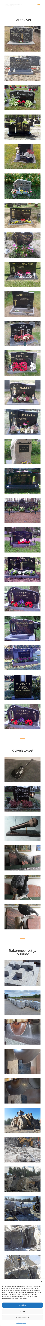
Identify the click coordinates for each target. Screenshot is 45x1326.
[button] (41, 1282)
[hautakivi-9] (22, 463)
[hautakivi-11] (22, 404)
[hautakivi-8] (22, 493)
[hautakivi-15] (22, 287)
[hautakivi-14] (22, 316)
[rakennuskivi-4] (22, 1073)
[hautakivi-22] (22, 110)
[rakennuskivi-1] (22, 985)
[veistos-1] (22, 781)
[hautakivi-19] (22, 169)
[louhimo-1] (22, 1132)
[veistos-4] (22, 870)
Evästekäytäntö (21, 1323)
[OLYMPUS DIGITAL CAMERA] (22, 522)
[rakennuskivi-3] (22, 1044)
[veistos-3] (22, 840)
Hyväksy (22, 1305)
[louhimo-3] (22, 1191)
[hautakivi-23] (22, 80)
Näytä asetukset (22, 1318)
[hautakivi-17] (22, 228)
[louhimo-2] (22, 1162)
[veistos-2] (22, 811)
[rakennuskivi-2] (22, 1014)
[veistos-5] (22, 899)
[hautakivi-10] (22, 434)
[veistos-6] (22, 929)
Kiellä (22, 1311)
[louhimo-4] (22, 1221)
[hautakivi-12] (22, 375)
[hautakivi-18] (22, 198)
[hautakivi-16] (22, 257)
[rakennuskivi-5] (22, 1103)
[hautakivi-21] (22, 139)
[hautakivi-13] (22, 345)
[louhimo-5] (22, 1250)
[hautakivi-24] (22, 51)
